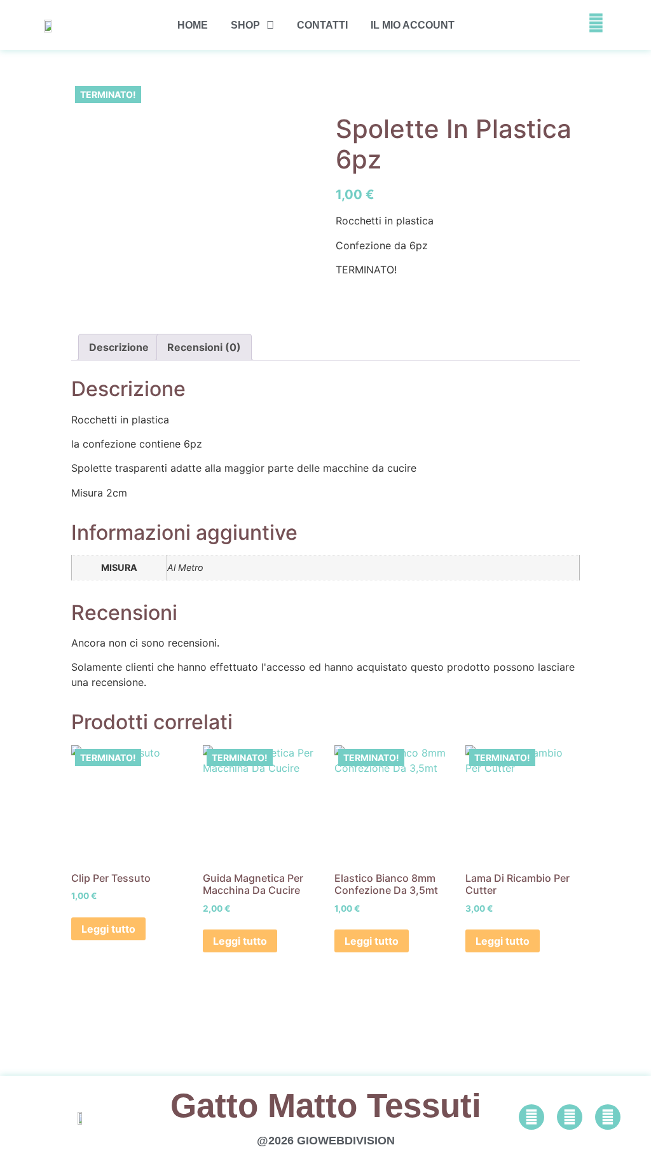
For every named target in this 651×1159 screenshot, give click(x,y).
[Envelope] (607, 1117)
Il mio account (413, 25)
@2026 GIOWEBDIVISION (326, 1140)
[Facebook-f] (531, 1117)
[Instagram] (569, 1117)
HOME (192, 25)
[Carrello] (564, 25)
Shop (245, 25)
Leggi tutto (108, 928)
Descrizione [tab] (119, 347)
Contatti (322, 25)
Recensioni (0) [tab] (204, 347)
